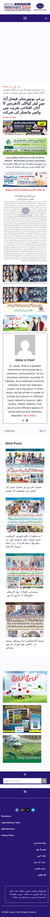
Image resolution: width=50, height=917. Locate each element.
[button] (46, 18)
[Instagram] (23, 420)
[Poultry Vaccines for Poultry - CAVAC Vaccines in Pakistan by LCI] (25, 179)
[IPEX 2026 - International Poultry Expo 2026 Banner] (25, 127)
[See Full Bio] (37, 416)
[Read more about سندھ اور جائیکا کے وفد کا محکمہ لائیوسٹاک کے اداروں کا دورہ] (25, 576)
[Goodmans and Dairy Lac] (25, 323)
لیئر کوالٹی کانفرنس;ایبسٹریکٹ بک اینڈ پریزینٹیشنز (25, 190)
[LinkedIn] (26, 420)
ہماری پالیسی (40, 868)
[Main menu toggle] (25, 18)
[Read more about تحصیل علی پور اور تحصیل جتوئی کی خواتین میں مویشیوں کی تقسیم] (25, 478)
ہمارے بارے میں (40, 862)
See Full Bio (29, 415)
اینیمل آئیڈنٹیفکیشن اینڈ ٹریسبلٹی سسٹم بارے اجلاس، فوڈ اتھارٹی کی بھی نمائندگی (25, 644)
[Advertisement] (25, 48)
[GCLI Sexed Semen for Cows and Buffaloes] (25, 146)
